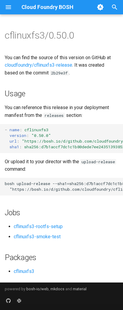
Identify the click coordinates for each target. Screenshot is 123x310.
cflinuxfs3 (24, 271)
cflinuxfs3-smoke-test (37, 236)
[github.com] (8, 300)
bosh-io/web (37, 289)
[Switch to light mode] (100, 7)
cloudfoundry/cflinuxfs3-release (38, 65)
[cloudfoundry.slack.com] (19, 300)
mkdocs (57, 289)
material (80, 289)
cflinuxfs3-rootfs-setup (38, 226)
